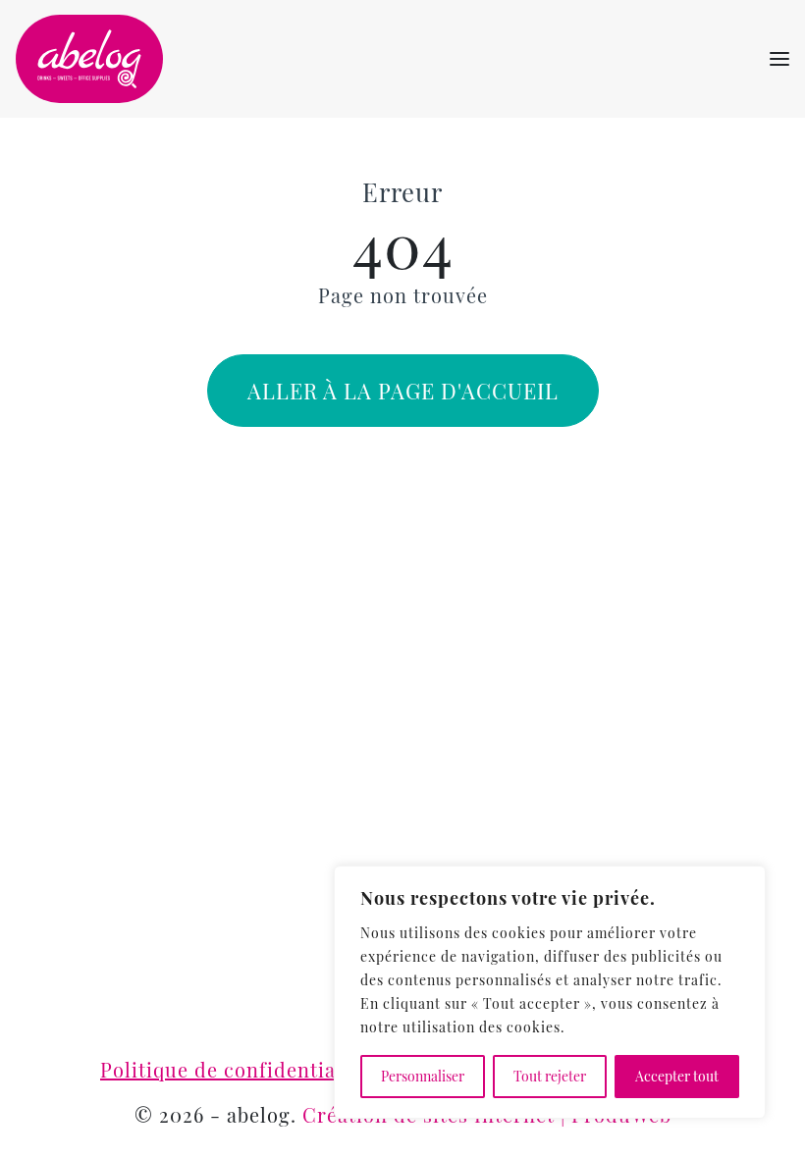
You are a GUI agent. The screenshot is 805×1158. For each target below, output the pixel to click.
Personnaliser (422, 1076)
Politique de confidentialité (234, 1069)
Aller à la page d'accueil (403, 390)
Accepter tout (677, 1076)
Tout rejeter (549, 1076)
